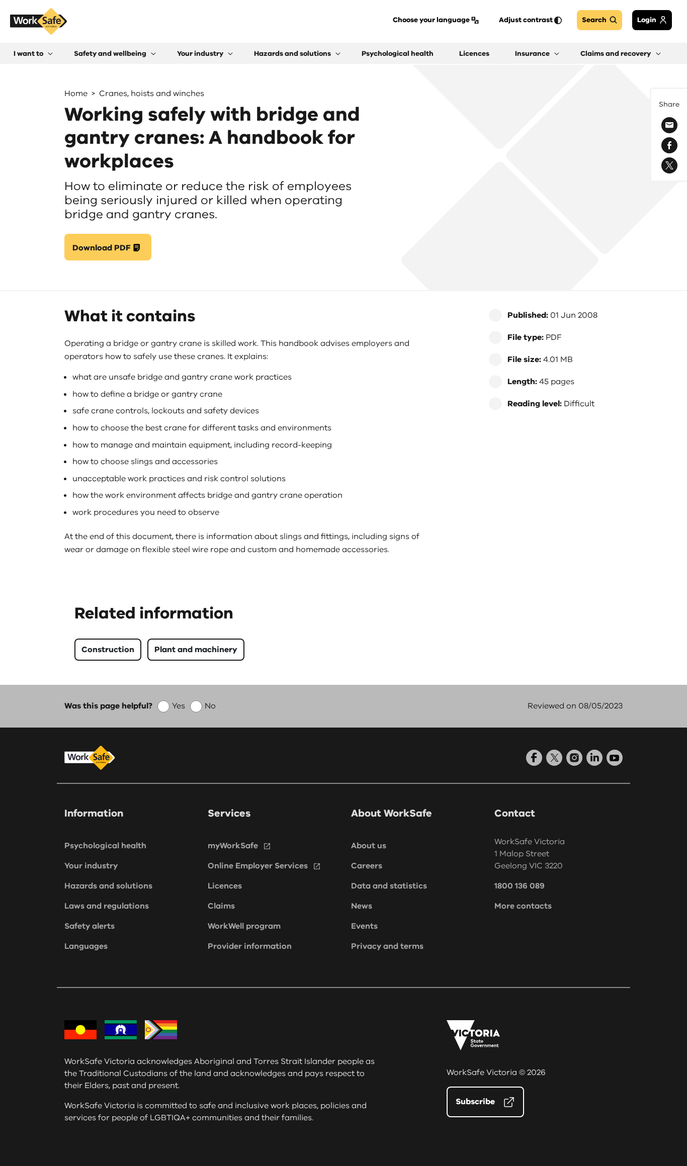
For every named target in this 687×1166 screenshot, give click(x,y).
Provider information (250, 946)
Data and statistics (389, 885)
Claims (221, 906)
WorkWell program (244, 926)
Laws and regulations (106, 906)
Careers (366, 865)
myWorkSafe (233, 845)
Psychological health (105, 845)
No (210, 705)
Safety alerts (89, 926)
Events (364, 926)
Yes (178, 705)
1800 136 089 (519, 885)
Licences (225, 885)
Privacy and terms (387, 946)
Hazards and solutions (108, 885)
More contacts (523, 906)
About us (368, 845)
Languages (86, 946)
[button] (33, 53)
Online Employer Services (258, 865)
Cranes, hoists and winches (151, 93)
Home (76, 93)
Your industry (91, 865)
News (361, 906)
